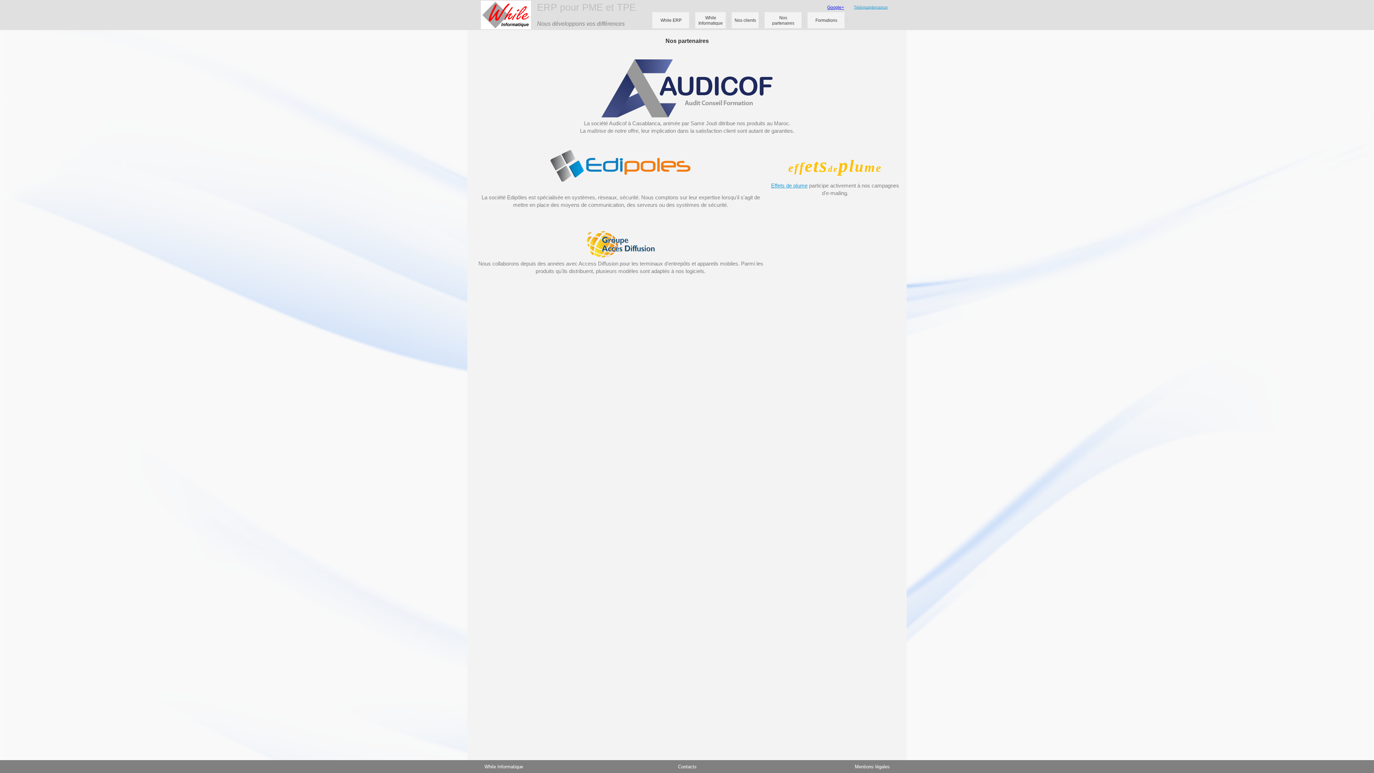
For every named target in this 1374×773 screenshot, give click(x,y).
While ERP (671, 20)
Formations (826, 20)
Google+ (835, 7)
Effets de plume (789, 186)
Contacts (687, 766)
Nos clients (745, 20)
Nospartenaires (783, 20)
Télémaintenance (871, 7)
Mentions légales (872, 766)
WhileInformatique (710, 20)
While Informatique (503, 766)
